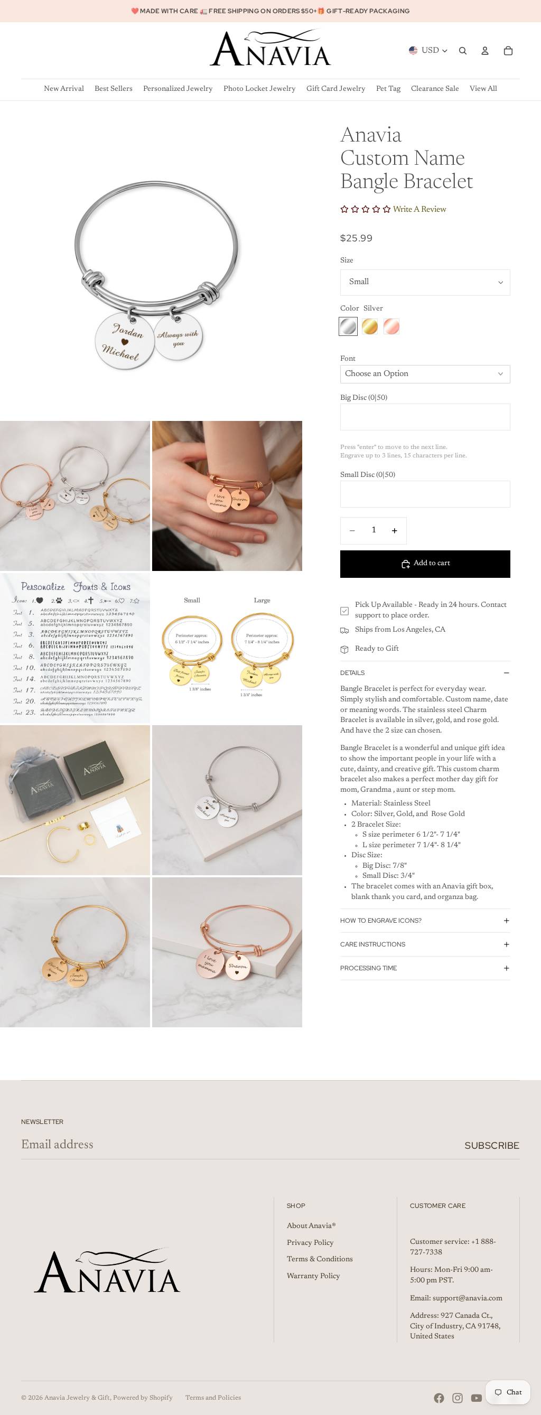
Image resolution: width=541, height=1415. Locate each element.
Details (352, 673)
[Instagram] (457, 1398)
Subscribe (492, 1145)
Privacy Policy (310, 1243)
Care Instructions (372, 944)
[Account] (485, 50)
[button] (425, 359)
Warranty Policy (313, 1276)
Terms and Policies (213, 1398)
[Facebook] (439, 1398)
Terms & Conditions (320, 1259)
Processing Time (368, 968)
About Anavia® (311, 1226)
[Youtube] (476, 1398)
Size (346, 261)
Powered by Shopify (143, 1398)
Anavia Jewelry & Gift (77, 1398)
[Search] (462, 50)
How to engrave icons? (381, 920)
